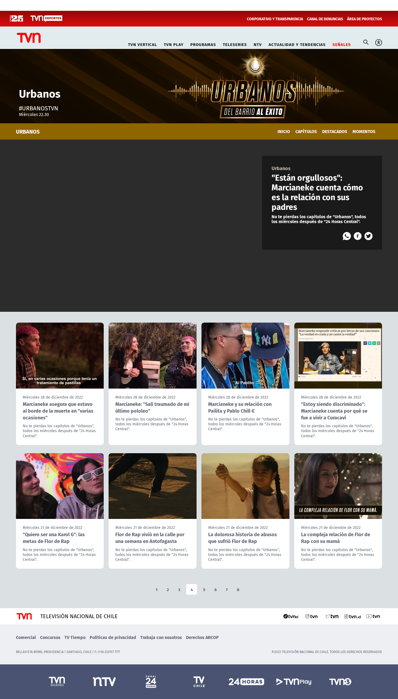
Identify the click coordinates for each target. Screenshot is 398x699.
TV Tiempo (75, 637)
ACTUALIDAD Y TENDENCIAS (297, 43)
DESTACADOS (334, 131)
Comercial (26, 637)
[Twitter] (368, 236)
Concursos (50, 637)
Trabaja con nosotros (161, 637)
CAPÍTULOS (306, 131)
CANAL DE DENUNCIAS (325, 19)
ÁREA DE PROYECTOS (364, 19)
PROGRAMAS (203, 43)
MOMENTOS (364, 131)
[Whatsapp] (347, 236)
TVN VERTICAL (142, 43)
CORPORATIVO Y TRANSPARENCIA (275, 19)
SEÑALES (341, 43)
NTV (258, 43)
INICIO (284, 131)
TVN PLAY (174, 43)
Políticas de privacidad (113, 637)
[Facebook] (358, 236)
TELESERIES (235, 43)
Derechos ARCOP (202, 637)
